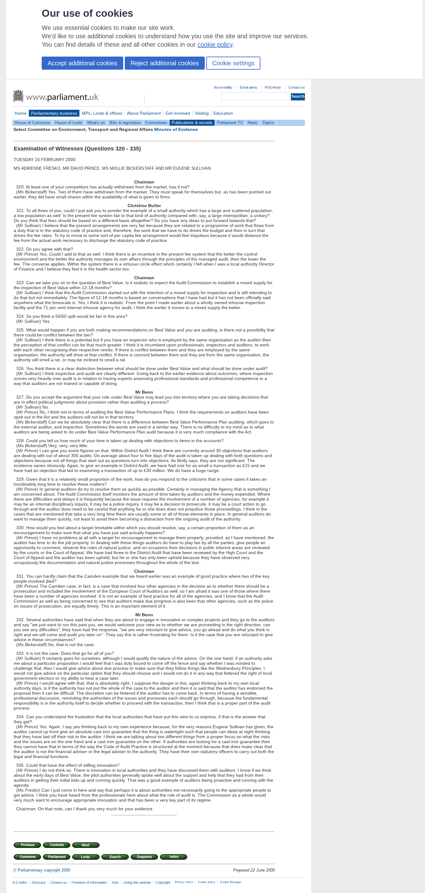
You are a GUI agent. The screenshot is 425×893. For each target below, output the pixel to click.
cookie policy (215, 44)
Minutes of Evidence (176, 129)
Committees (156, 122)
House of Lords (68, 122)
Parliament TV (230, 122)
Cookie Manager (230, 882)
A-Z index (19, 882)
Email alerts (248, 87)
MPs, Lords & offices (102, 113)
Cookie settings (233, 63)
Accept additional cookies (82, 63)
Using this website (137, 882)
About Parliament (144, 113)
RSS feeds (273, 87)
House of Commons (32, 122)
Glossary (39, 882)
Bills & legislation (125, 122)
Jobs (115, 882)
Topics (268, 122)
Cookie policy (206, 882)
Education (223, 113)
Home (20, 113)
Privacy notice (184, 882)
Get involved (178, 113)
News (253, 122)
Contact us (296, 87)
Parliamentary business (54, 113)
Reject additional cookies (165, 63)
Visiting (202, 113)
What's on (96, 122)
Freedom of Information (89, 882)
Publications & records (192, 122)
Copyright (163, 882)
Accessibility (223, 87)
